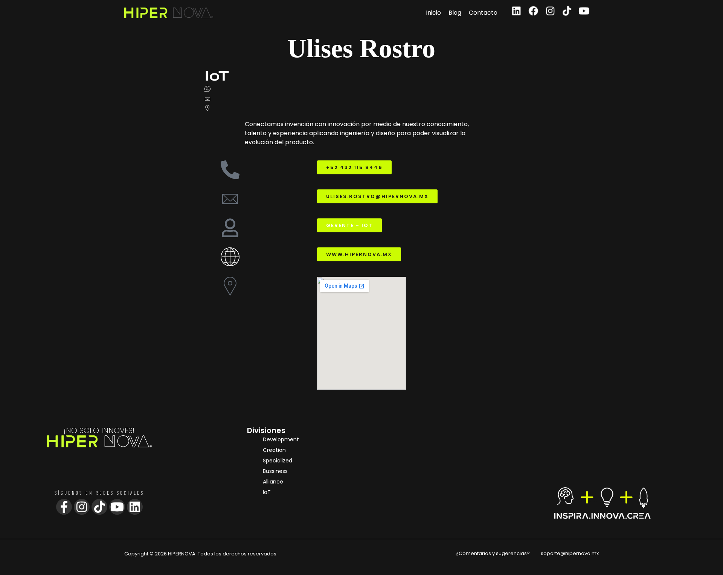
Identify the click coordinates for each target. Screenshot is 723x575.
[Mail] (361, 98)
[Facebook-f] (64, 507)
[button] (349, 225)
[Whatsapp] (361, 90)
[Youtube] (583, 11)
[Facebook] (533, 11)
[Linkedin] (516, 11)
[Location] (361, 107)
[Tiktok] (567, 11)
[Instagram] (550, 11)
